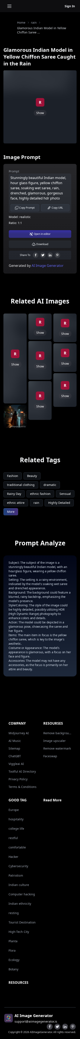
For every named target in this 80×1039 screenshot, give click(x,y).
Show (40, 113)
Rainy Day (14, 494)
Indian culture (19, 885)
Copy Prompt (27, 208)
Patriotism (16, 875)
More (11, 512)
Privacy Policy (18, 779)
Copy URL (57, 208)
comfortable (17, 847)
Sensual (65, 494)
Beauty (32, 476)
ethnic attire (16, 503)
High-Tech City (19, 932)
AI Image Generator (47, 265)
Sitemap (14, 748)
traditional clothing (21, 485)
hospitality (16, 819)
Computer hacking (22, 894)
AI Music (15, 741)
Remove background (57, 733)
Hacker (13, 857)
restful (13, 838)
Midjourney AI (19, 733)
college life (16, 829)
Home (21, 22)
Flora (12, 950)
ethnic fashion (40, 494)
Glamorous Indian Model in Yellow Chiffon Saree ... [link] (41, 30)
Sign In (70, 6)
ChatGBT (15, 756)
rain (34, 22)
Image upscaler (54, 741)
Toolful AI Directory (22, 771)
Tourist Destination (22, 922)
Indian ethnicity (20, 904)
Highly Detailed (59, 503)
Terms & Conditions (22, 787)
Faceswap (50, 756)
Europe (14, 810)
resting (14, 913)
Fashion (12, 476)
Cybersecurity (18, 866)
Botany (13, 969)
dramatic (50, 485)
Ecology (14, 960)
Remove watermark (57, 748)
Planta (13, 941)
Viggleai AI (16, 764)
